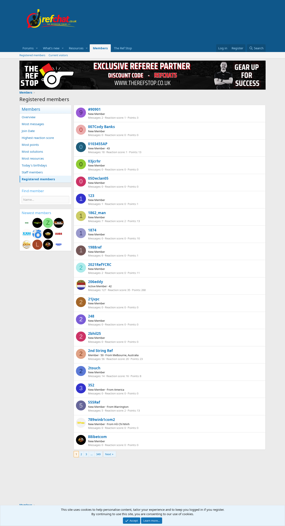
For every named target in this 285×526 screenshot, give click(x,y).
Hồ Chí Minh (122, 424)
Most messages (33, 124)
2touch (94, 368)
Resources (76, 48)
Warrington (121, 407)
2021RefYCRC (99, 264)
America (119, 389)
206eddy (95, 281)
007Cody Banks (101, 126)
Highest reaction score (38, 138)
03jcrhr (94, 161)
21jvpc (94, 299)
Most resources (33, 158)
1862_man (97, 212)
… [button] (92, 454)
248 (91, 316)
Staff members (32, 172)
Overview (28, 117)
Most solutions (32, 151)
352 (91, 385)
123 (91, 195)
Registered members (32, 55)
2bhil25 (94, 333)
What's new (51, 48)
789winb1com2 (101, 419)
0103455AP (97, 143)
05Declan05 (98, 178)
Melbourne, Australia (126, 355)
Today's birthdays (34, 165)
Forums (28, 48)
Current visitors (58, 55)
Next (108, 454)
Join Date (28, 131)
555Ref (94, 402)
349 (98, 454)
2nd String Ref (100, 350)
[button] (37, 48)
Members (100, 48)
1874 (92, 230)
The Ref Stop (123, 48)
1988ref (95, 247)
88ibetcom (97, 436)
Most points (30, 144)
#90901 (94, 109)
